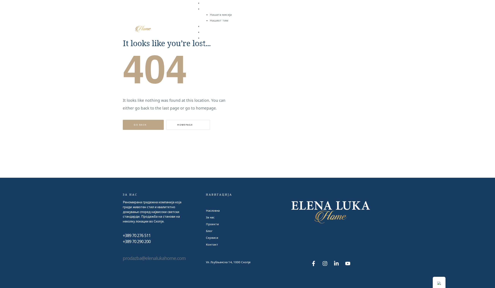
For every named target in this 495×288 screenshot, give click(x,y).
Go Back (141, 124)
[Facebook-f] (313, 263)
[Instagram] (325, 263)
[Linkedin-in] (336, 263)
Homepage (185, 124)
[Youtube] (347, 263)
